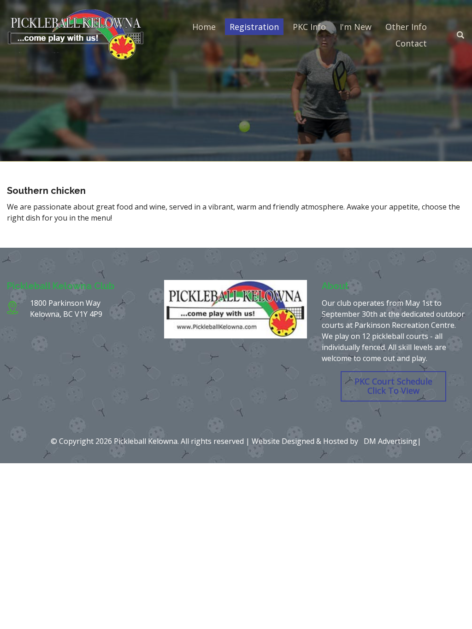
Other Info (406, 26)
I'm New (356, 26)
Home (204, 26)
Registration (254, 26)
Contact (411, 43)
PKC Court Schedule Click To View (393, 386)
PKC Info (309, 26)
